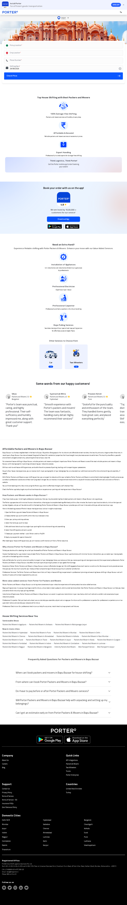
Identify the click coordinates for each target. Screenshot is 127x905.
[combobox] (60, 45)
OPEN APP (116, 5)
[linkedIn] (21, 888)
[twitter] (10, 888)
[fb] (4, 888)
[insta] (15, 888)
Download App (63, 219)
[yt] (26, 888)
